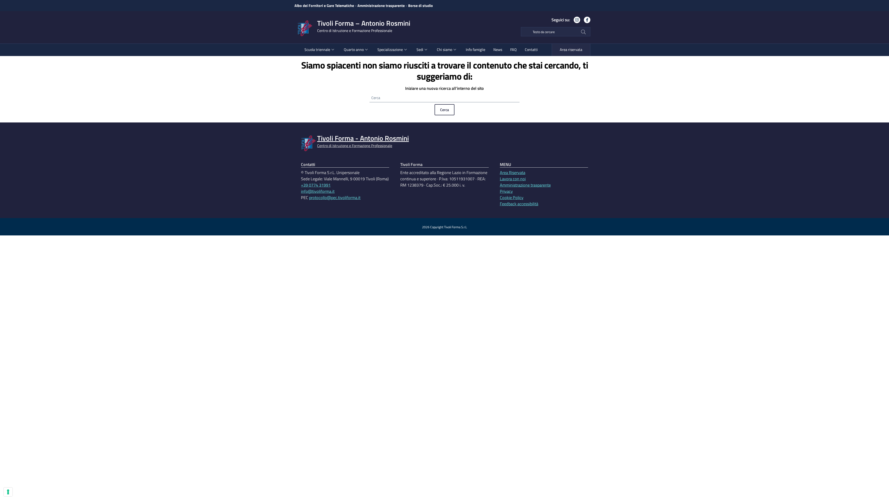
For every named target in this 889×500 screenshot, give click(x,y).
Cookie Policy (511, 197)
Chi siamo (444, 49)
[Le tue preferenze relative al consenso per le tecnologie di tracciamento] (8, 492)
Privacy (506, 191)
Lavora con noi (513, 179)
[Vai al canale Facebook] (585, 22)
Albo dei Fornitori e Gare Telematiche (324, 5)
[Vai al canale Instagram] (575, 22)
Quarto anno (354, 49)
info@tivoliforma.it (318, 191)
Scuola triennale (317, 49)
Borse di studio (420, 5)
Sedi (419, 49)
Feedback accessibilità (519, 204)
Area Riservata (512, 172)
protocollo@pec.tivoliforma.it (334, 197)
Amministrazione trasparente (381, 5)
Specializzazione (390, 49)
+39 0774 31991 (316, 185)
